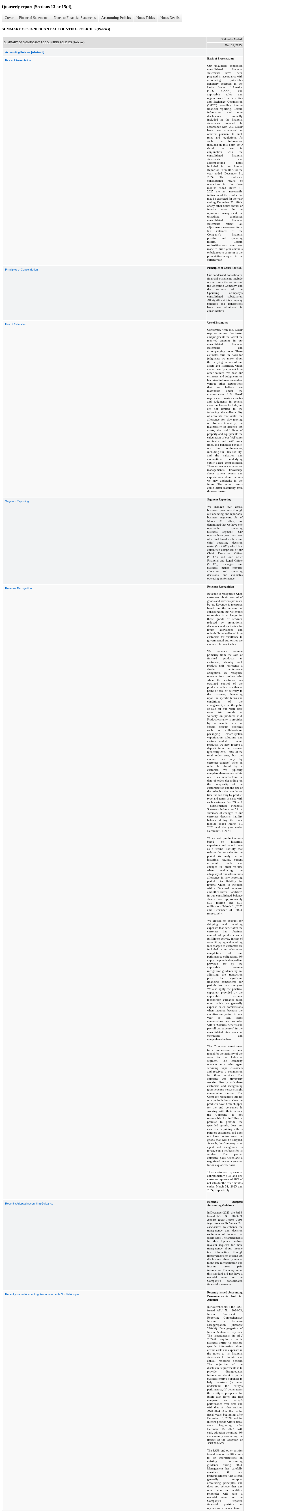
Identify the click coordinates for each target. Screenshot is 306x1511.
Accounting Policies (116, 18)
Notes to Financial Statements (75, 18)
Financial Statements (33, 18)
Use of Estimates (15, 324)
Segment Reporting (17, 501)
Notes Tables (145, 18)
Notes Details (169, 18)
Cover (9, 18)
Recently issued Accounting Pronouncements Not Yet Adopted (42, 1294)
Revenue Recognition (18, 588)
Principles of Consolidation (21, 269)
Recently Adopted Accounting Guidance (29, 1203)
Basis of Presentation (18, 60)
